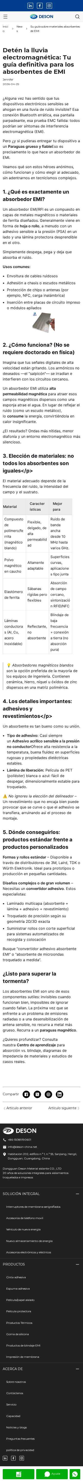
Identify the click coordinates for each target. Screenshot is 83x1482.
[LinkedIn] (30, 6)
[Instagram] (49, 6)
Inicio (5, 29)
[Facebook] (40, 6)
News (20, 29)
